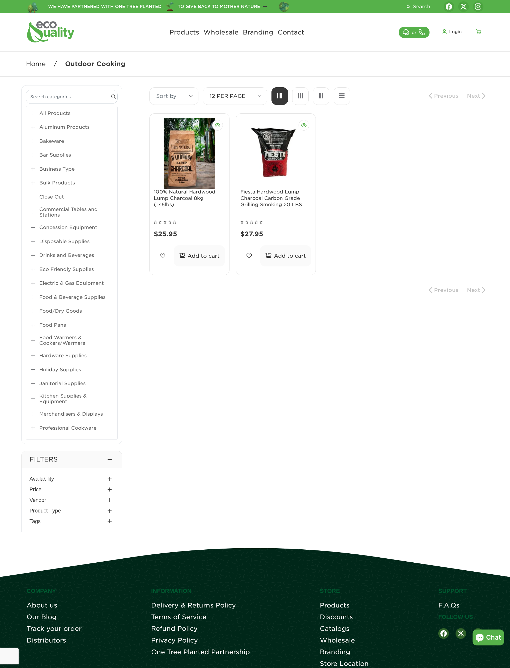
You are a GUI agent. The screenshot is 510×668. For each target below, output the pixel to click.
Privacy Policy (174, 640)
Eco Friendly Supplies (66, 269)
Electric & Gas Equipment (71, 283)
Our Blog (42, 617)
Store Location (344, 664)
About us (42, 605)
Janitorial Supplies (62, 383)
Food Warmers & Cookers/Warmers (62, 340)
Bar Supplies (55, 155)
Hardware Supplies (63, 355)
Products (184, 32)
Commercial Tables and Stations (68, 212)
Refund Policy (174, 629)
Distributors (46, 640)
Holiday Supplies (60, 369)
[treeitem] (71, 113)
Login (455, 31)
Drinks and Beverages (66, 255)
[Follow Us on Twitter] (461, 633)
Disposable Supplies (64, 241)
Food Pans (52, 325)
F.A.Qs (449, 605)
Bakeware (51, 141)
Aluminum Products (64, 127)
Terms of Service (178, 617)
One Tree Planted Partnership (200, 652)
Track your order (54, 629)
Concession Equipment (68, 227)
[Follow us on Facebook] (449, 6)
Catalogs (335, 629)
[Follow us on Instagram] (478, 6)
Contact (291, 32)
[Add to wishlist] (163, 255)
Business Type (57, 169)
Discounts (336, 617)
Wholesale (221, 32)
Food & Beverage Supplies (72, 297)
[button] (71, 459)
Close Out (51, 197)
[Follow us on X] (463, 6)
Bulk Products (57, 183)
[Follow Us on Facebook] (443, 633)
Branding (258, 32)
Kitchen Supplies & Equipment (63, 398)
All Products (54, 113)
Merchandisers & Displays (71, 414)
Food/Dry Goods (60, 311)
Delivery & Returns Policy (193, 605)
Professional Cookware (67, 428)
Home (36, 64)
